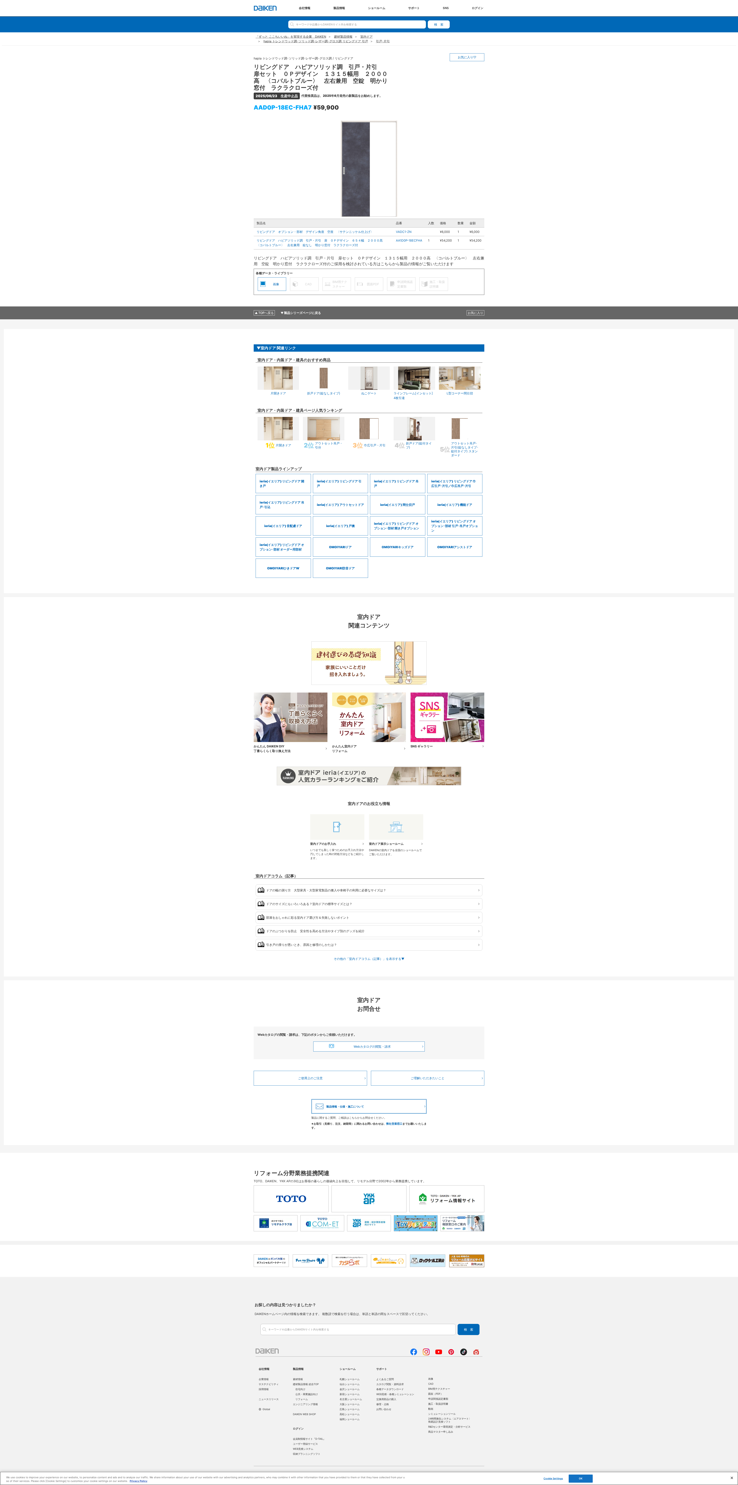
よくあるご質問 (385, 1379)
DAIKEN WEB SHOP (304, 1414)
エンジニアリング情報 (305, 1404)
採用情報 (264, 1389)
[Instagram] (426, 1354)
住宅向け (300, 1389)
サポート (381, 1368)
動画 (430, 1408)
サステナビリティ (269, 1384)
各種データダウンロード (390, 1389)
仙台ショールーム (350, 1384)
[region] (369, 1478)
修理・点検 (382, 1404)
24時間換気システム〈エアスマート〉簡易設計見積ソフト (449, 1420)
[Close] (732, 1478)
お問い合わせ (383, 1409)
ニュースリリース (269, 1399)
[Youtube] (438, 1354)
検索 (438, 24)
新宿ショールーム (350, 1394)
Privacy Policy (138, 1480)
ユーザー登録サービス (305, 1443)
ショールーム (348, 1368)
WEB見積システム (303, 1448)
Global (266, 1409)
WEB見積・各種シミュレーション (395, 1394)
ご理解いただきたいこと (428, 1078)
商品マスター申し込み (440, 1431)
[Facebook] (413, 1354)
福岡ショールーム (350, 1419)
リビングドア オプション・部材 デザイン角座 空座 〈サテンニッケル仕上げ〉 (315, 232)
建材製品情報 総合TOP (306, 1384)
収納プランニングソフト (306, 1453)
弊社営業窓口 (394, 1123)
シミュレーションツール (442, 1413)
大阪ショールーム (350, 1404)
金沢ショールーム (350, 1389)
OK (581, 1478)
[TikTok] (463, 1354)
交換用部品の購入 (386, 1399)
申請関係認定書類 (438, 1398)
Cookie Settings (553, 1478)
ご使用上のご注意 (310, 1078)
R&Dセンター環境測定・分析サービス (449, 1426)
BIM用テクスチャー (439, 1388)
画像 (430, 1378)
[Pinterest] (451, 1354)
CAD (430, 1383)
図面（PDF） (435, 1393)
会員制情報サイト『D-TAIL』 (309, 1438)
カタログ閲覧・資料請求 (390, 1384)
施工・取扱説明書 (438, 1403)
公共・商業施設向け (306, 1394)
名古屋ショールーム (351, 1399)
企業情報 (264, 1379)
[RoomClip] (476, 1354)
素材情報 (298, 1379)
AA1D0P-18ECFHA (409, 240)
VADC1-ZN (403, 232)
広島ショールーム (350, 1409)
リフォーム (301, 1399)
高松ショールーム (350, 1414)
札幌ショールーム (350, 1379)
